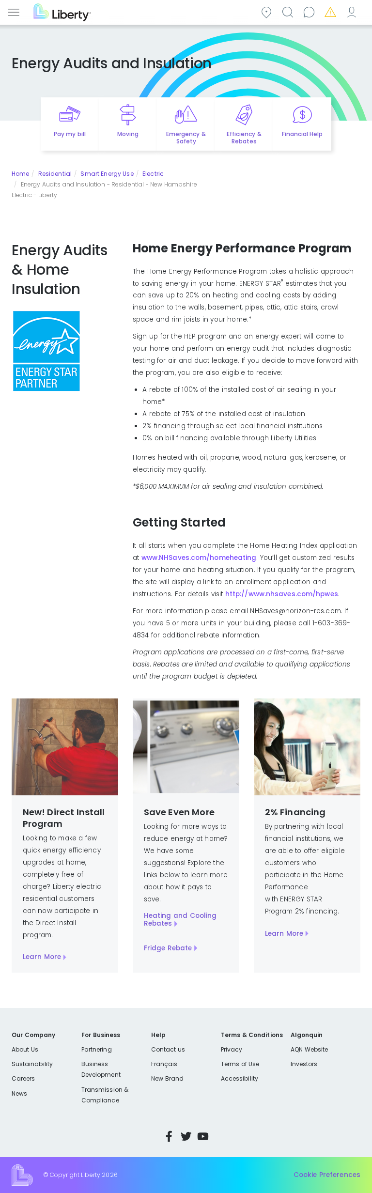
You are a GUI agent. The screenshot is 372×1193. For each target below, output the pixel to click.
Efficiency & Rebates (244, 137)
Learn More (42, 956)
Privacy (231, 1049)
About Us (25, 1049)
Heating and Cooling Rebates (180, 920)
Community (268, 11)
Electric (153, 174)
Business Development (101, 1069)
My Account (353, 11)
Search (289, 11)
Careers (23, 1078)
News (19, 1093)
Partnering (96, 1049)
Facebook (169, 1136)
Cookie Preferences (327, 1174)
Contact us (310, 11)
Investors (304, 1064)
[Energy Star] (46, 350)
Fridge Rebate (168, 948)
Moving (128, 134)
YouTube (203, 1136)
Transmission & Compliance (104, 1094)
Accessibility (239, 1078)
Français (164, 1064)
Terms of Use (240, 1064)
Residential (55, 174)
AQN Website (309, 1049)
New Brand (167, 1078)
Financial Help (302, 134)
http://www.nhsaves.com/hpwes (281, 594)
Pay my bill (70, 134)
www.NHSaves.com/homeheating (199, 557)
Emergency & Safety (185, 137)
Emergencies (331, 11)
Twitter (186, 1136)
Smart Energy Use (106, 174)
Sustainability (32, 1064)
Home (20, 174)
